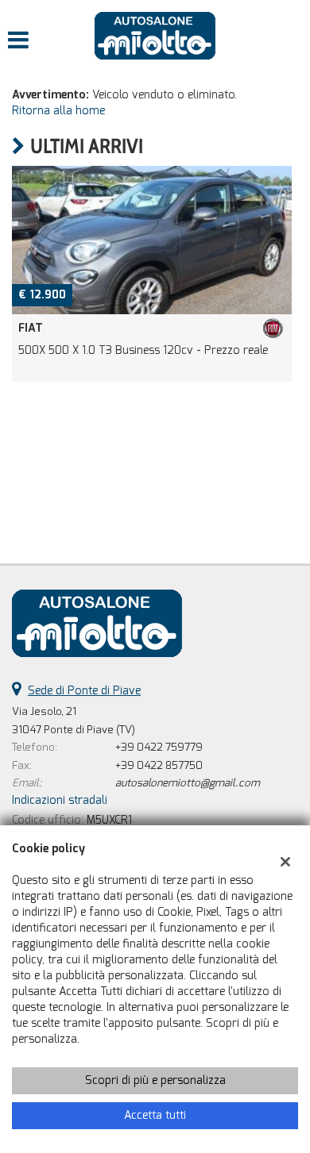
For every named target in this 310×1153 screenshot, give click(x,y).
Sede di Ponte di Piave (84, 690)
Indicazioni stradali (59, 800)
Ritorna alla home (58, 110)
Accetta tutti (155, 1115)
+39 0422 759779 (159, 747)
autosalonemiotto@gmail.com (187, 783)
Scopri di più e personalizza (155, 1080)
